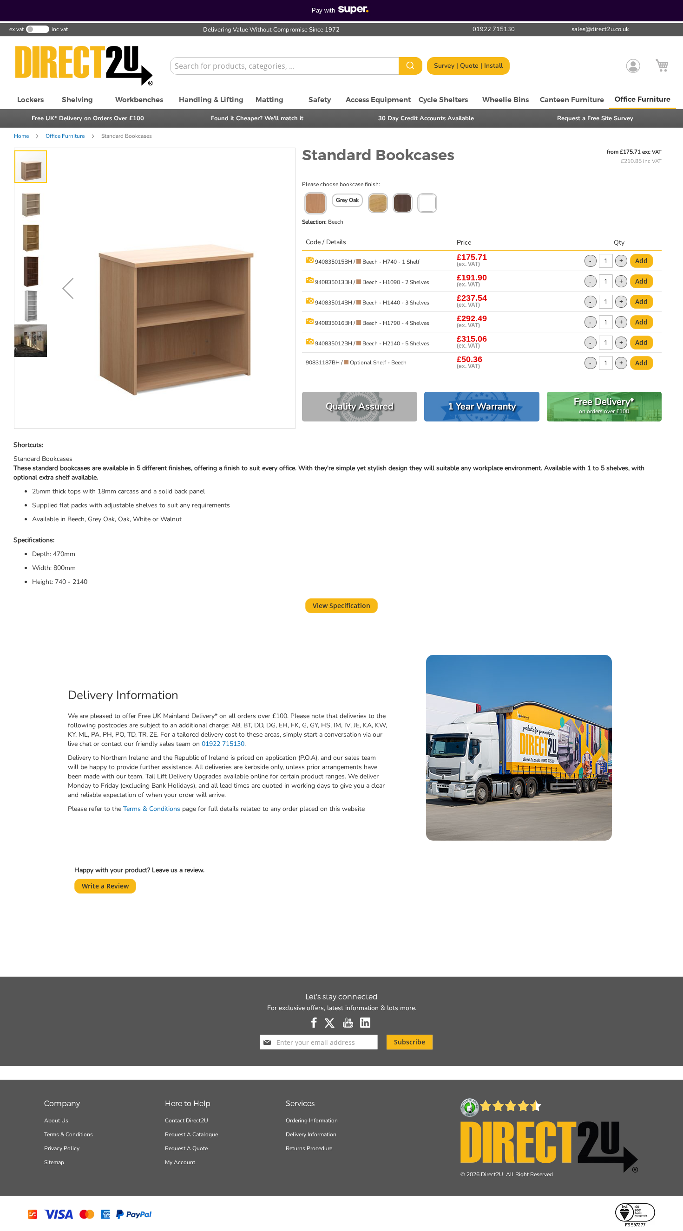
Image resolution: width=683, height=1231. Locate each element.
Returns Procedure (309, 1148)
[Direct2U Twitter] (330, 1022)
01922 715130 (223, 743)
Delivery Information (311, 1134)
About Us (56, 1120)
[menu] (341, 100)
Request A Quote (186, 1148)
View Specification (341, 605)
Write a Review (105, 885)
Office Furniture (65, 136)
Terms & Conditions (151, 808)
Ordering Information (312, 1120)
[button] (67, 288)
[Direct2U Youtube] (348, 1022)
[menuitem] (30, 100)
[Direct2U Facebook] (314, 1022)
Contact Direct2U (186, 1120)
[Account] (633, 66)
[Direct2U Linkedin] (365, 1022)
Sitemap (54, 1162)
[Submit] (410, 66)
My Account (180, 1162)
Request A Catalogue (191, 1134)
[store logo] (88, 66)
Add (641, 260)
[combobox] (296, 66)
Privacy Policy (61, 1148)
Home (21, 136)
